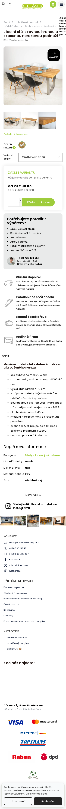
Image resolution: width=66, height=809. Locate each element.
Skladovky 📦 (14, 648)
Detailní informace (15, 134)
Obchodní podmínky (15, 593)
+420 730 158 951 (18, 548)
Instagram (15, 570)
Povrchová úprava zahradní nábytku (24, 621)
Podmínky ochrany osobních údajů (23, 598)
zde (45, 793)
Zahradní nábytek (17, 637)
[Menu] (61, 4)
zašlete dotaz (33, 264)
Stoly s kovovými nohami (43, 455)
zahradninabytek (18, 565)
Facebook (14, 559)
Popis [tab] (5, 356)
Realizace (9, 609)
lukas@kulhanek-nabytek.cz (24, 542)
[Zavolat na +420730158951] (6, 4)
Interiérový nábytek (18, 643)
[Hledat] (10, 4)
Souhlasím (48, 801)
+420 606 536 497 (19, 553)
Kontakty (8, 615)
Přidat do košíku (38, 202)
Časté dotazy (11, 604)
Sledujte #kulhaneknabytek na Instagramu (35, 506)
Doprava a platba (14, 587)
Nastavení (18, 801)
